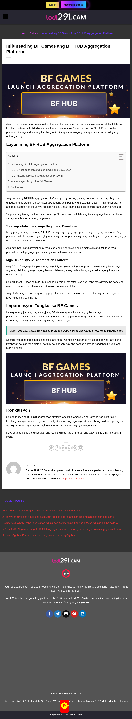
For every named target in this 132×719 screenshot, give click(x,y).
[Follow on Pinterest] (74, 614)
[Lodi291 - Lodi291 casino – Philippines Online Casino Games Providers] (66, 16)
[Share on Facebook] (57, 448)
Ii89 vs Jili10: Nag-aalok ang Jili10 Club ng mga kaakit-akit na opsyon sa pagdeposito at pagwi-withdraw (61, 529)
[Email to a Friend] (69, 448)
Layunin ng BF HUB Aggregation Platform (34, 164)
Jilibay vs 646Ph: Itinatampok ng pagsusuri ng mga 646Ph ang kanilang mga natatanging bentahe (58, 516)
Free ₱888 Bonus (73, 5)
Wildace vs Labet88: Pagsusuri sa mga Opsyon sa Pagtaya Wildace (41, 510)
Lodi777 (56, 590)
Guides (33, 33)
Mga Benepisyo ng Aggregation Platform (40, 175)
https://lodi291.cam (73, 478)
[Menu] (5, 17)
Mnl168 (76, 590)
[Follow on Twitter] (58, 614)
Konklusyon (17, 187)
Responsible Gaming (52, 586)
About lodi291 (11, 586)
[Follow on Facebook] (49, 614)
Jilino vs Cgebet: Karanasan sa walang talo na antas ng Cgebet (38, 535)
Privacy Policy (74, 586)
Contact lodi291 (29, 586)
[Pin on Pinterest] (74, 448)
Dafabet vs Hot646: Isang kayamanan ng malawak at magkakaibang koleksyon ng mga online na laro (60, 523)
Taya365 (114, 586)
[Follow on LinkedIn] (82, 614)
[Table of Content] (121, 157)
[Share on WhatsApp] (51, 448)
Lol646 (66, 590)
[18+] (66, 573)
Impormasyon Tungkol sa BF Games (31, 181)
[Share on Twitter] (63, 448)
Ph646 (124, 586)
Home (22, 33)
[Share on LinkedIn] (80, 448)
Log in (52, 5)
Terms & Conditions (96, 586)
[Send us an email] (66, 614)
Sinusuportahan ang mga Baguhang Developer (44, 170)
